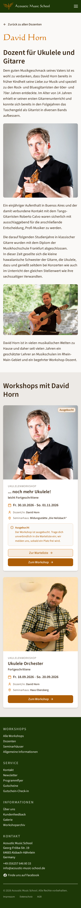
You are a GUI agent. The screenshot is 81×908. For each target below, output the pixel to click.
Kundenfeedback (14, 814)
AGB (39, 896)
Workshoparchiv (14, 825)
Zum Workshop (38, 562)
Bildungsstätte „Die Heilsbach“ (48, 518)
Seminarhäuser (13, 746)
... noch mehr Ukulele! (29, 491)
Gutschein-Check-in (16, 791)
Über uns (9, 809)
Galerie (8, 820)
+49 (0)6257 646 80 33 (17, 863)
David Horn (33, 512)
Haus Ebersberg (39, 690)
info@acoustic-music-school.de (24, 868)
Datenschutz (26, 896)
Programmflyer (13, 780)
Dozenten (9, 741)
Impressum (9, 896)
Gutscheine (10, 786)
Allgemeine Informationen (20, 752)
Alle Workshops (13, 736)
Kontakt (8, 770)
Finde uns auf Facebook (23, 875)
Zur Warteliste (38, 553)
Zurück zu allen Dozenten (25, 24)
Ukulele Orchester (25, 663)
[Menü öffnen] (76, 6)
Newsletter (10, 775)
